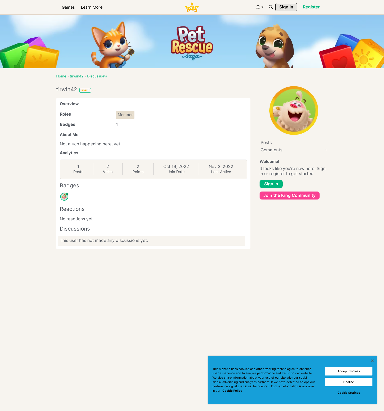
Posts (78, 172)
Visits (108, 172)
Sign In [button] (271, 183)
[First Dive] (64, 196)
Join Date (176, 172)
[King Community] (192, 7)
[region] (292, 380)
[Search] (271, 7)
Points (138, 172)
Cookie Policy (232, 390)
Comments (294, 149)
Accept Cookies (349, 371)
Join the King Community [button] (289, 195)
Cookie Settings (349, 392)
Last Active (221, 172)
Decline (348, 382)
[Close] (372, 361)
